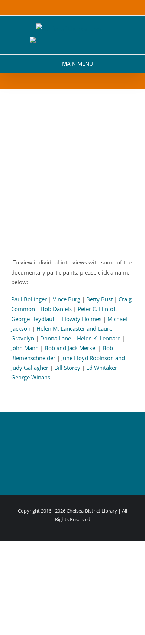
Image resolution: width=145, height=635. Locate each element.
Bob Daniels (56, 308)
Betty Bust (99, 299)
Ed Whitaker (101, 367)
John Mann (25, 348)
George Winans (30, 377)
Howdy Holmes (82, 319)
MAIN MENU (77, 63)
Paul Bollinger (29, 299)
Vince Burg (66, 299)
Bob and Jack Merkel (71, 348)
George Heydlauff (33, 319)
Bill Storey (67, 367)
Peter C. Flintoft (97, 308)
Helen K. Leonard (99, 338)
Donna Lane (55, 338)
